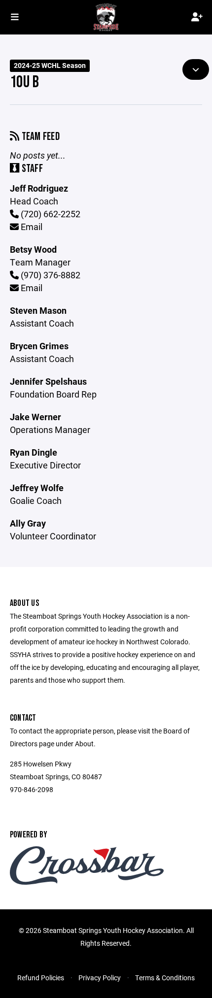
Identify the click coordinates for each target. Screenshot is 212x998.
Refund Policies (40, 977)
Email (30, 227)
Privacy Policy (99, 977)
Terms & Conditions (165, 977)
